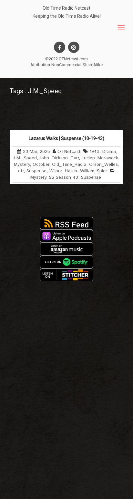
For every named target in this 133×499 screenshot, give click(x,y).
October (41, 164)
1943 (94, 151)
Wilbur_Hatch (63, 171)
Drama (109, 151)
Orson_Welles (103, 164)
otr (21, 171)
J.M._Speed (25, 158)
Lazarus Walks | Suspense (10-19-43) (66, 138)
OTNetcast (69, 151)
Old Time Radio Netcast (66, 8)
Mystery (22, 164)
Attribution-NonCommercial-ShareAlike (66, 64)
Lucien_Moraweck (100, 158)
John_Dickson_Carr (59, 158)
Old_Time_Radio (69, 164)
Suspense (36, 171)
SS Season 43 (63, 177)
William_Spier (93, 171)
